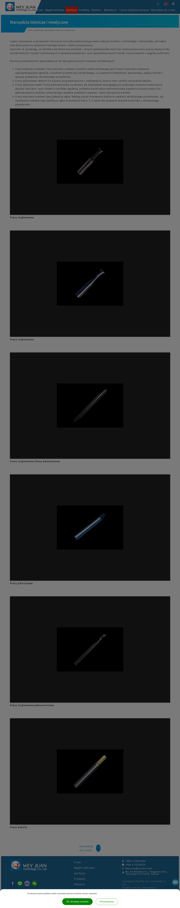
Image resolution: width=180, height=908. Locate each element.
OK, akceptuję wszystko (77, 901)
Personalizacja (107, 901)
